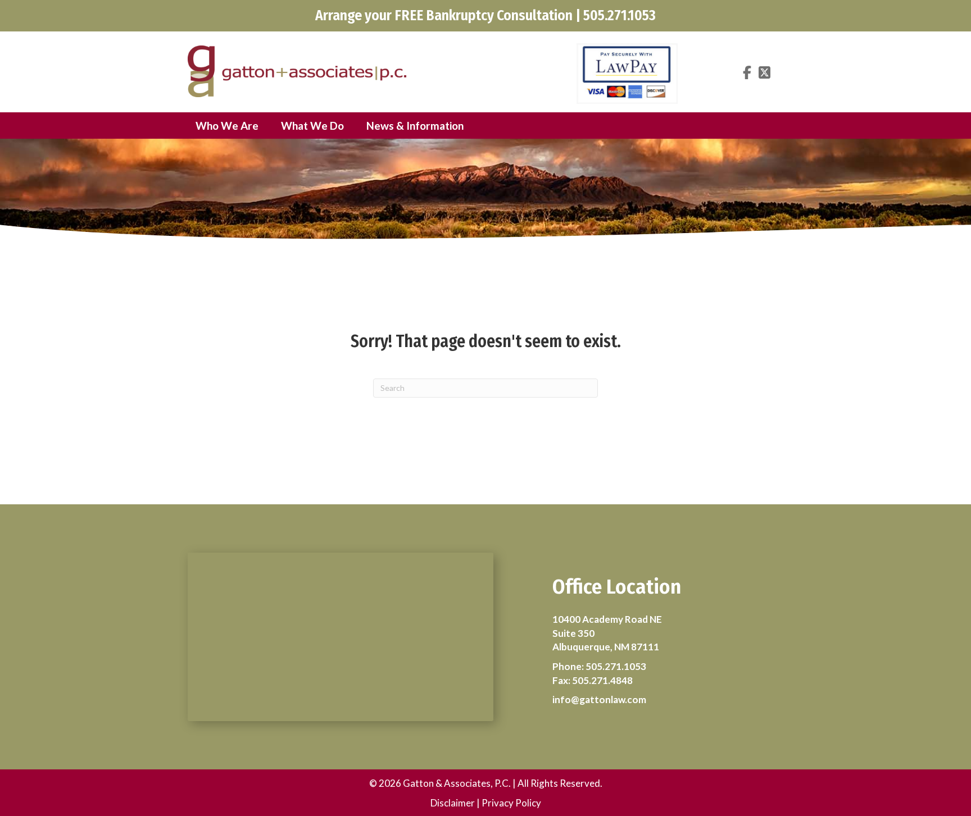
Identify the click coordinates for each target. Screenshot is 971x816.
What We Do (312, 125)
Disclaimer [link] (452, 803)
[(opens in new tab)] (627, 72)
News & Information (415, 125)
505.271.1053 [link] (616, 666)
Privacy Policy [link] (511, 803)
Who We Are (227, 125)
